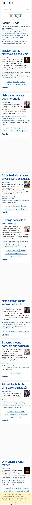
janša (5, 331)
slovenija (18, 128)
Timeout (4, 57)
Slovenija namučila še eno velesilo (14, 221)
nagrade (7, 491)
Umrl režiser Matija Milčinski (10, 481)
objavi (18, 84)
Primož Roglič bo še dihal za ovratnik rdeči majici (14, 388)
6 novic (5, 376)
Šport (3, 182)
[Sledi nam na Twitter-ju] (20, 16)
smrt (10, 81)
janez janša (10, 128)
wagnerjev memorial (12, 250)
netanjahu (13, 331)
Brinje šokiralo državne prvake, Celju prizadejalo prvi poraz (16, 179)
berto (22, 81)
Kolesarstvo (8, 391)
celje (24, 206)
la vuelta (11, 411)
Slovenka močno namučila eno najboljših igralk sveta (15, 346)
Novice (3, 102)
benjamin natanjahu (10, 130)
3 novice (5, 335)
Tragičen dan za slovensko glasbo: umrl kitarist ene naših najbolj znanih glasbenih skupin (16, 55)
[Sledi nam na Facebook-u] (16, 16)
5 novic (5, 212)
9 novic (5, 87)
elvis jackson (10, 84)
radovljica (7, 488)
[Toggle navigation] (28, 2)
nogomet (17, 206)
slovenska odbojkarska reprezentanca (16, 253)
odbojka (23, 250)
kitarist (16, 81)
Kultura (8, 468)
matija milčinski (17, 488)
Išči (28, 9)
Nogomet (7, 182)
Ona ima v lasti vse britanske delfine (12, 37)
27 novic (5, 420)
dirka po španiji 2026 (11, 414)
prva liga (9, 206)
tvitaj (25, 84)
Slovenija (8, 102)
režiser (26, 488)
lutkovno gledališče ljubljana (20, 491)
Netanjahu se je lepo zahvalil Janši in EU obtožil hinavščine (13, 304)
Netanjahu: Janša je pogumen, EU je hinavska (13, 99)
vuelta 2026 (23, 414)
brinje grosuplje (10, 209)
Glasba (8, 57)
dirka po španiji (20, 411)
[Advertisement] (16, 155)
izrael (24, 128)
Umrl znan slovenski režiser (13, 463)
